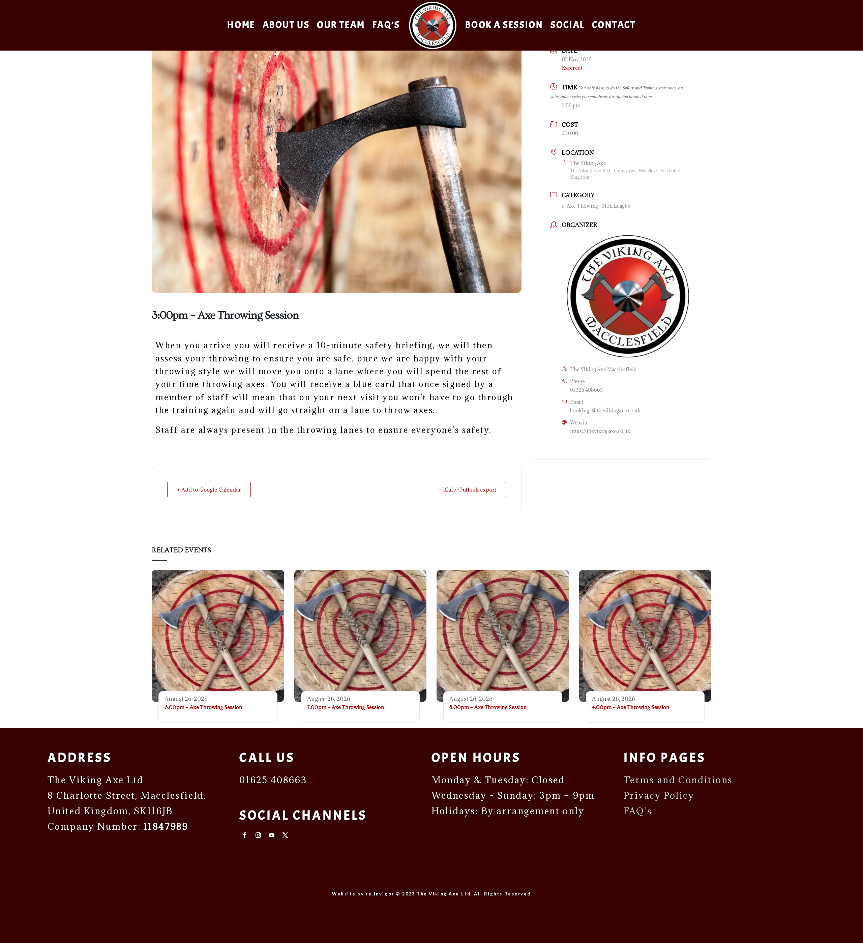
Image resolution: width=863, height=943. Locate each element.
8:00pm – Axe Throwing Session (488, 707)
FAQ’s (386, 25)
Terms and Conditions (678, 780)
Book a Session (504, 25)
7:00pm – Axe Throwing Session (345, 707)
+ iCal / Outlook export (467, 489)
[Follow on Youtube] (271, 835)
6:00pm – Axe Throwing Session (203, 707)
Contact (614, 25)
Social (567, 25)
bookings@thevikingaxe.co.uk (605, 410)
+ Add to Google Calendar (209, 489)
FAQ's (638, 811)
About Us (286, 25)
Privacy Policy (659, 795)
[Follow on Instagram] (258, 835)
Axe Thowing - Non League (598, 206)
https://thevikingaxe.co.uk (600, 431)
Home (241, 25)
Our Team (341, 25)
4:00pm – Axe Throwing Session (630, 707)
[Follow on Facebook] (244, 835)
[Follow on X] (285, 835)
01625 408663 (586, 390)
